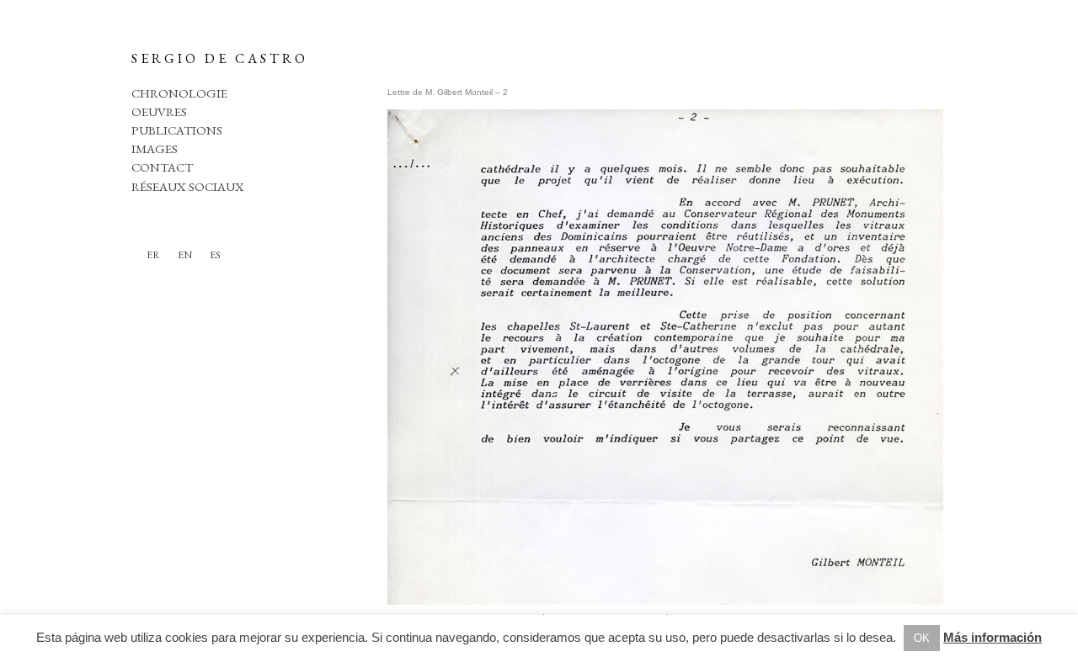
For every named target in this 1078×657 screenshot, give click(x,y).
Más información (992, 637)
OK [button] (922, 638)
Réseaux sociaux (187, 186)
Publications (176, 130)
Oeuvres (159, 111)
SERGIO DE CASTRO (219, 58)
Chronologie (179, 93)
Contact (162, 167)
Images (154, 148)
